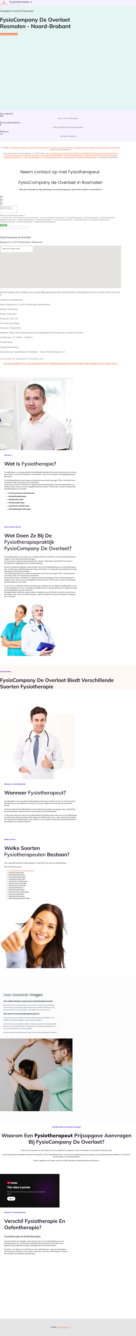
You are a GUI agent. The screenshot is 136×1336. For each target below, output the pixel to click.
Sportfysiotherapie (107, 218)
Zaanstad (113, 148)
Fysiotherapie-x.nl (63, 1327)
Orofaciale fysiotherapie (63, 220)
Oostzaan (98, 148)
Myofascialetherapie (24, 222)
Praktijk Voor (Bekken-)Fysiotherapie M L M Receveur (93, 153)
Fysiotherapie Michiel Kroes (73, 155)
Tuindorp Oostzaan (65, 148)
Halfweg (106, 148)
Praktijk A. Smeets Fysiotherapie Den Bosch (100, 155)
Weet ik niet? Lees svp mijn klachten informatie (20, 218)
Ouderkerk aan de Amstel (47, 148)
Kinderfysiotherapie (74, 218)
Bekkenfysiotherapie (7, 220)
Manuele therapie (90, 218)
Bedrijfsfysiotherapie (25, 220)
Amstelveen (33, 148)
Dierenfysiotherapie (7, 222)
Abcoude (85, 148)
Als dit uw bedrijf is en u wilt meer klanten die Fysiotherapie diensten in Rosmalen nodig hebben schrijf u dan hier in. (60, 363)
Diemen (25, 148)
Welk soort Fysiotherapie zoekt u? (12, 215)
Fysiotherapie (15, 148)
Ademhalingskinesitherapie (45, 222)
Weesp (91, 148)
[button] (30, 1001)
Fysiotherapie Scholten (29, 155)
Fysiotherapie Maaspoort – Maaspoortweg (59, 157)
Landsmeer (77, 148)
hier (5, 359)
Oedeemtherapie (80, 220)
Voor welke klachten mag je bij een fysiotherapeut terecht (28, 1001)
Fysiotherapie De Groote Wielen (61, 153)
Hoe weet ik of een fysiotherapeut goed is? (21, 1014)
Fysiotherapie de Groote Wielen (50, 155)
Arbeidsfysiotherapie (43, 220)
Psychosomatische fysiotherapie (52, 218)
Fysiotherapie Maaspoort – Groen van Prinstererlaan (22, 157)
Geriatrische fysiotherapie (98, 220)
